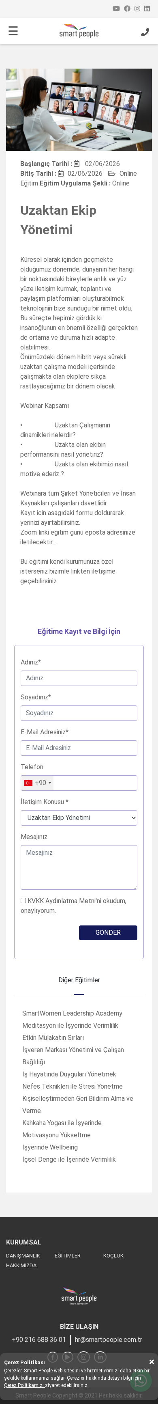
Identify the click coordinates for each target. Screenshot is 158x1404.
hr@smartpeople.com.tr (108, 1340)
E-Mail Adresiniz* (44, 732)
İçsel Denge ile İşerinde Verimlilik (69, 1159)
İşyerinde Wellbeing (50, 1147)
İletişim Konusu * (44, 802)
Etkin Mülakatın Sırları (53, 1038)
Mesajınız (34, 837)
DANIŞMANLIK (23, 1256)
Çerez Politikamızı (24, 1385)
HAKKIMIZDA (21, 1265)
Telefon (32, 767)
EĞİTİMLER (68, 1256)
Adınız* (31, 662)
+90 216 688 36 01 (39, 1340)
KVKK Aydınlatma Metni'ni (64, 901)
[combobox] (37, 783)
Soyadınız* (36, 697)
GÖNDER (108, 932)
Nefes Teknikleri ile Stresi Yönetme (72, 1086)
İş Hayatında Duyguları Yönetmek (69, 1074)
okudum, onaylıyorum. (73, 905)
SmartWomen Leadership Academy (72, 1013)
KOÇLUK (113, 1256)
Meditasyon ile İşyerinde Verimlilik (70, 1025)
